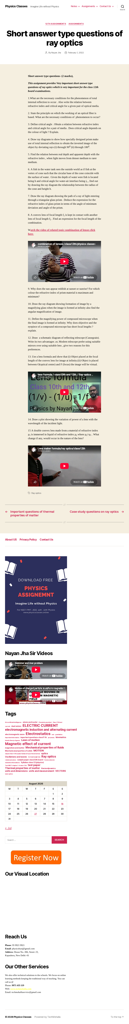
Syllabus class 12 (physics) (32, 762)
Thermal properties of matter (22, 768)
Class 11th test (57, 722)
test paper (34, 765)
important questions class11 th (33, 737)
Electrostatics (38, 733)
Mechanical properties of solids (18, 751)
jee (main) (51, 737)
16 (62, 803)
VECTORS (60, 771)
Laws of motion (30, 740)
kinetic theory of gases (12, 740)
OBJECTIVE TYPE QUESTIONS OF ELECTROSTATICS (22, 754)
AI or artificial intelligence (13, 722)
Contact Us (105, 6)
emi (53, 734)
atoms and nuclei (30, 722)
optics (44, 753)
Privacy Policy (28, 539)
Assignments (88, 6)
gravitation (58, 734)
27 (35, 814)
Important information (12, 737)
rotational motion (10, 760)
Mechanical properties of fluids (45, 747)
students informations (12, 762)
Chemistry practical (45, 722)
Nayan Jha (56, 52)
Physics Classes (16, 6)
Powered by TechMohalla (47, 1017)
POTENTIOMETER (34, 757)
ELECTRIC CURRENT (40, 725)
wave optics (9, 774)
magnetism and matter (14, 748)
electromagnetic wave (15, 734)
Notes (74, 6)
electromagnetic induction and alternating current (41, 729)
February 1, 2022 (76, 52)
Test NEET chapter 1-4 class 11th (16, 765)
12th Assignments (55, 24)
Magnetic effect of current (28, 744)
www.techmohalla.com (20, 988)
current (7, 726)
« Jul (8, 828)
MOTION (39, 750)
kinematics (61, 737)
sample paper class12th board (30, 760)
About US (11, 539)
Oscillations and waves (16, 757)
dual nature (16, 726)
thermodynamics (48, 768)
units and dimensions (16, 771)
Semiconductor (49, 760)
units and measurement (41, 771)
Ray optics (36, 493)
